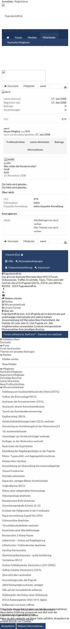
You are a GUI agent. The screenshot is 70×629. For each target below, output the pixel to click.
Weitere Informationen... (31, 626)
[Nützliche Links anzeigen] (65, 87)
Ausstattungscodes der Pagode (19, 580)
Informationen (35, 149)
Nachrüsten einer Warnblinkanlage (20, 530)
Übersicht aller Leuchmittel (16, 575)
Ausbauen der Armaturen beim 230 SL (23, 401)
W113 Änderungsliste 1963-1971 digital (24, 599)
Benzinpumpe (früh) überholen (18, 500)
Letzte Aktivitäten (39, 142)
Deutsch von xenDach (50, 334)
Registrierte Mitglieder (12, 374)
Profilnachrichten (16, 142)
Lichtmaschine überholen (15, 520)
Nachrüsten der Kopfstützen (17, 446)
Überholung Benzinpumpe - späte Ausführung (26, 555)
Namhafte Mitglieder (11, 371)
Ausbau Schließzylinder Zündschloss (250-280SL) (29, 565)
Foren (18, 37)
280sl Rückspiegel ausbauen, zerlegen (22, 584)
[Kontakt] (3, 295)
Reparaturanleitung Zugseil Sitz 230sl (22, 515)
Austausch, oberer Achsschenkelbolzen (23, 406)
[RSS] (3, 292)
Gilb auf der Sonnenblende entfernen (22, 589)
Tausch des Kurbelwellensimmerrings (22, 411)
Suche (10, 56)
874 (64, 119)
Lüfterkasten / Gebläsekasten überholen (24, 545)
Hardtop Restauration (14, 550)
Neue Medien (9, 364)
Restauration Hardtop (14, 461)
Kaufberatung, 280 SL (14, 416)
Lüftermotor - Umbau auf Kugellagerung (23, 540)
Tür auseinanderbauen (14, 431)
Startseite (5, 342)
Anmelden (7, 1)
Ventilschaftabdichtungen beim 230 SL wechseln (28, 421)
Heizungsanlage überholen (16, 495)
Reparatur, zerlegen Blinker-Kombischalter (25, 480)
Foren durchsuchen (10, 348)
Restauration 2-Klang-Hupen (17, 535)
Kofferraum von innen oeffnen (18, 604)
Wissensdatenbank (18, 46)
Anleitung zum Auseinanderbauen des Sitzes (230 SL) (30, 391)
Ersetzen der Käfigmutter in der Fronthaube (25, 510)
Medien (32, 37)
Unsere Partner (45, 46)
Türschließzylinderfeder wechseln (20, 525)
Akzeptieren (8, 626)
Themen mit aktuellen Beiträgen (17, 351)
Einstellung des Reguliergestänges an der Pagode (28, 451)
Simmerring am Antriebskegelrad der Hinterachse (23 (31, 426)
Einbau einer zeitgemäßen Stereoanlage (23, 490)
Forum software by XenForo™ (20, 334)
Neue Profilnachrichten (12, 384)
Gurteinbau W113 (12, 560)
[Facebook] (3, 289)
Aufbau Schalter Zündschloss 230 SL (21, 570)
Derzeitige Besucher (11, 377)
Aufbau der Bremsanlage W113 (19, 396)
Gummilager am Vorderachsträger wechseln (26, 436)
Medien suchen (10, 359)
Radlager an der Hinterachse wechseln (22, 441)
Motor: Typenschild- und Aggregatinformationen (28, 456)
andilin (7, 163)
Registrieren (21, 1)
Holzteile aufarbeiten (13, 475)
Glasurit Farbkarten (13, 470)
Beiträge (59, 142)
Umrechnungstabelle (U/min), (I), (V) (21, 505)
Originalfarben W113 (13, 485)
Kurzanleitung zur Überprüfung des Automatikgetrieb (31, 465)
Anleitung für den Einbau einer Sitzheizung (24, 594)
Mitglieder (49, 37)
